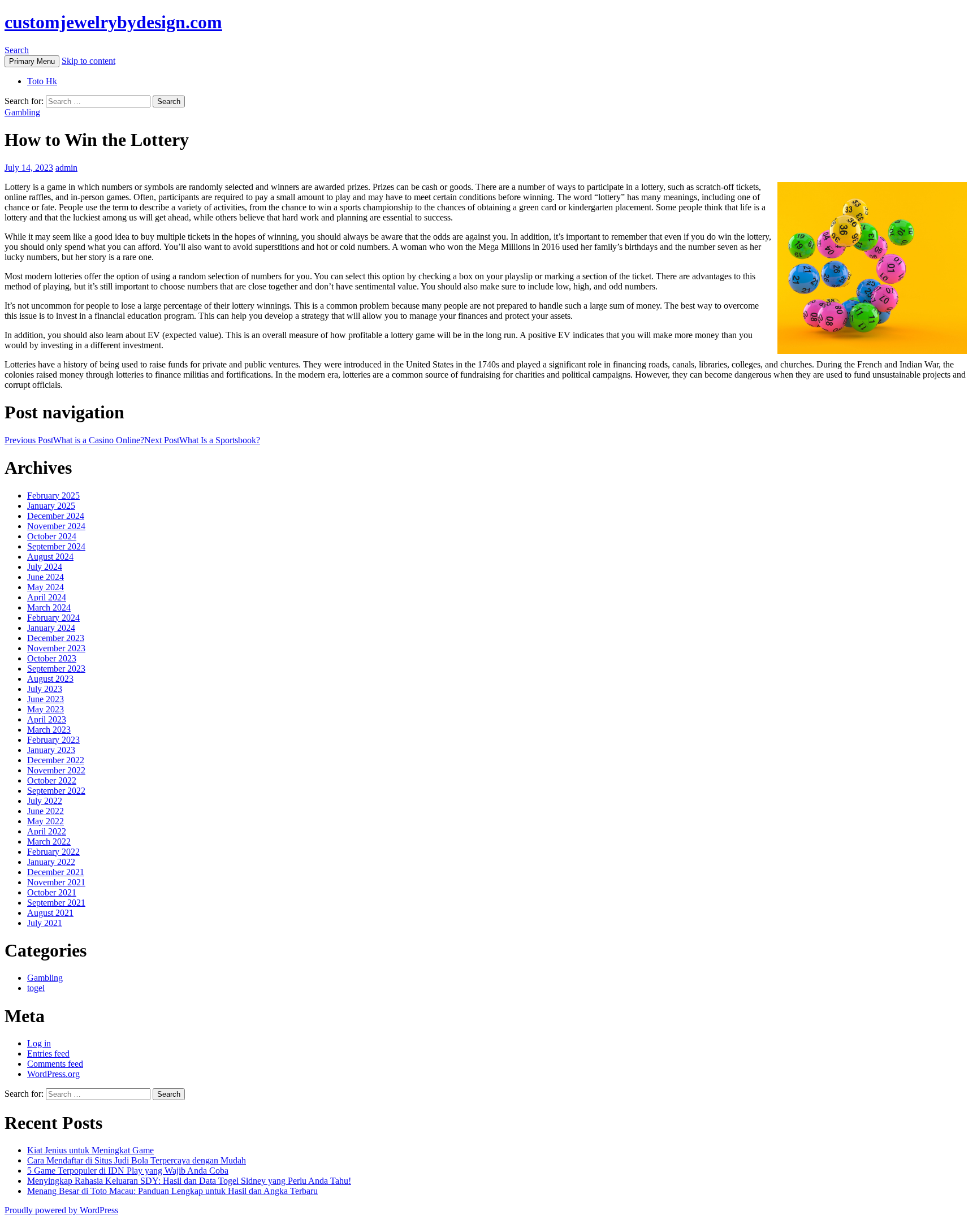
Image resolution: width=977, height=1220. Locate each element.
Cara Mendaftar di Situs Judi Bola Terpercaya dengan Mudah (136, 1160)
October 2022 (51, 780)
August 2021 (50, 913)
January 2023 (51, 750)
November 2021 (56, 882)
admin (66, 167)
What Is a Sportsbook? (202, 440)
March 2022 (49, 841)
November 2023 (56, 648)
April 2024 (46, 597)
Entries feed (48, 1053)
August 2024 (50, 556)
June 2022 (45, 811)
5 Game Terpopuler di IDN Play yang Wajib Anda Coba (127, 1170)
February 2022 (53, 851)
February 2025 (53, 495)
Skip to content (88, 61)
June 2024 (45, 577)
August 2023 (50, 678)
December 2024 (55, 516)
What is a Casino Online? (74, 440)
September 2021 (56, 902)
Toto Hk (42, 81)
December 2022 (55, 760)
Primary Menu (32, 61)
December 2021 (55, 872)
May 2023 (45, 709)
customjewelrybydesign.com (113, 22)
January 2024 (51, 628)
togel (36, 988)
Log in (39, 1043)
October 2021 (51, 892)
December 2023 (55, 638)
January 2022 (51, 862)
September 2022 (56, 790)
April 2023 (46, 719)
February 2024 (53, 617)
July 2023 (44, 689)
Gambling (22, 112)
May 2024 (45, 587)
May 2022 (45, 821)
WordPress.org (53, 1074)
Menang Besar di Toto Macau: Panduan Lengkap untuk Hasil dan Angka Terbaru (172, 1191)
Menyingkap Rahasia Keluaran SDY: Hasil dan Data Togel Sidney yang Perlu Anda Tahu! (189, 1181)
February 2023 (53, 740)
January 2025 (51, 506)
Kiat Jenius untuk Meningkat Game (90, 1150)
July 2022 (44, 801)
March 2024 (49, 607)
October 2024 (51, 536)
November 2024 (56, 526)
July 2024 (44, 567)
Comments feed (55, 1063)
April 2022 (46, 831)
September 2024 (56, 546)
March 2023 (49, 729)
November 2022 (56, 770)
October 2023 (51, 658)
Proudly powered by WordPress (61, 1210)
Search (17, 50)
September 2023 (56, 668)
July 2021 (44, 923)
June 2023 (45, 699)
